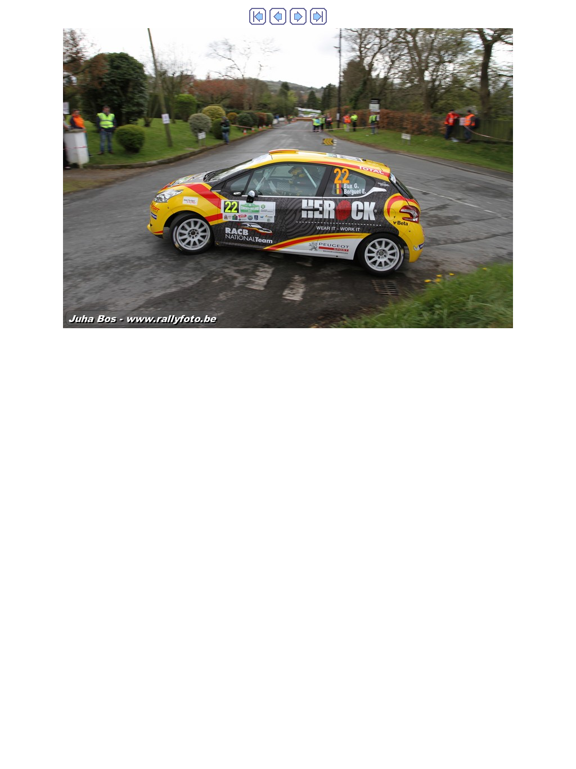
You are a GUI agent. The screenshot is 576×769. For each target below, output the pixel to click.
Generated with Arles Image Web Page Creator (288, 351)
